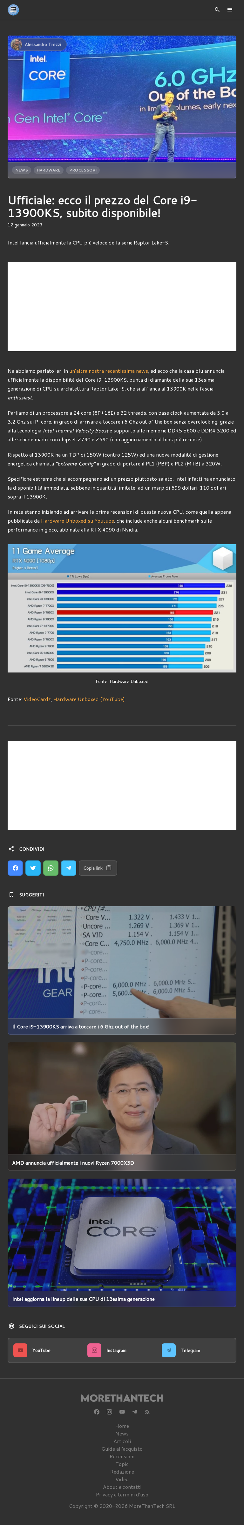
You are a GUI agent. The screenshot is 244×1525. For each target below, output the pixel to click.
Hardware (48, 170)
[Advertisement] (122, 306)
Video (122, 1479)
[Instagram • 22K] (109, 1412)
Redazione (122, 1471)
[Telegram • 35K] (134, 1412)
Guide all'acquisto (122, 1448)
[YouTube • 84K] (122, 1412)
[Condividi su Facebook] (15, 868)
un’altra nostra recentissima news (108, 370)
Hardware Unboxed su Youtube (77, 520)
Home (122, 1425)
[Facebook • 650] (96, 1412)
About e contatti (122, 1486)
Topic (122, 1464)
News (21, 170)
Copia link (93, 868)
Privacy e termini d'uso (122, 1494)
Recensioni (122, 1456)
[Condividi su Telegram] (68, 868)
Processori (83, 170)
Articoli (122, 1441)
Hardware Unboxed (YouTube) (89, 699)
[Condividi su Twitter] (33, 868)
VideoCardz (37, 699)
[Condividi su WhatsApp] (50, 868)
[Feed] (147, 1412)
